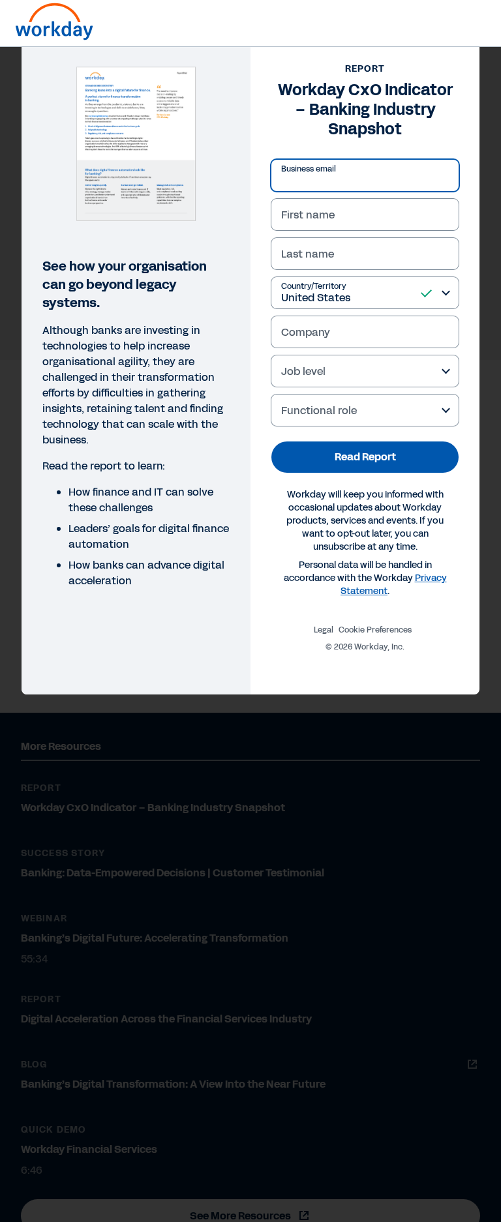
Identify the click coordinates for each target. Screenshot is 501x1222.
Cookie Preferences (375, 630)
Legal (323, 630)
